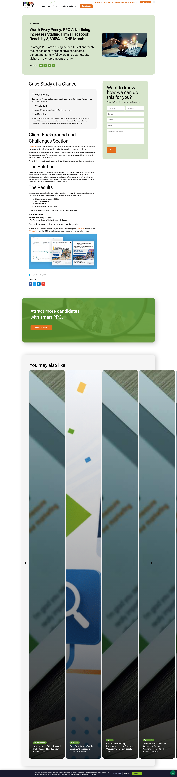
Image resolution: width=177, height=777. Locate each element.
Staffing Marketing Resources (125, 2)
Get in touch (81, 229)
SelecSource (33, 147)
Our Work (97, 2)
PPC (44, 275)
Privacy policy (117, 773)
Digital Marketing (37, 275)
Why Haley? (107, 2)
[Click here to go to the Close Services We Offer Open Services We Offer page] (57, 6)
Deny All (126, 773)
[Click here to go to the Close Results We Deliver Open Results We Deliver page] (76, 6)
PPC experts (33, 231)
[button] (154, 2)
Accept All (137, 773)
